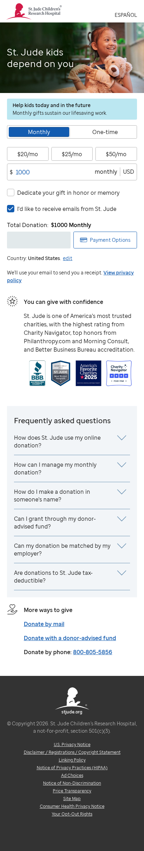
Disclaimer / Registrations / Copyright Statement (72, 752)
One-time (105, 132)
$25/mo (72, 154)
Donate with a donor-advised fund (70, 638)
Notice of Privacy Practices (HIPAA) (72, 768)
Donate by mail (44, 624)
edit (67, 258)
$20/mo (27, 154)
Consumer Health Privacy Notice (72, 806)
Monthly (39, 132)
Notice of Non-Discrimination (72, 783)
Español (126, 15)
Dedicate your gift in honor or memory (68, 193)
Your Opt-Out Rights (72, 814)
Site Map (72, 799)
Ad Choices (72, 775)
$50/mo (116, 154)
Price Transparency (72, 791)
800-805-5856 (92, 652)
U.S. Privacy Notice (72, 744)
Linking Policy (72, 760)
